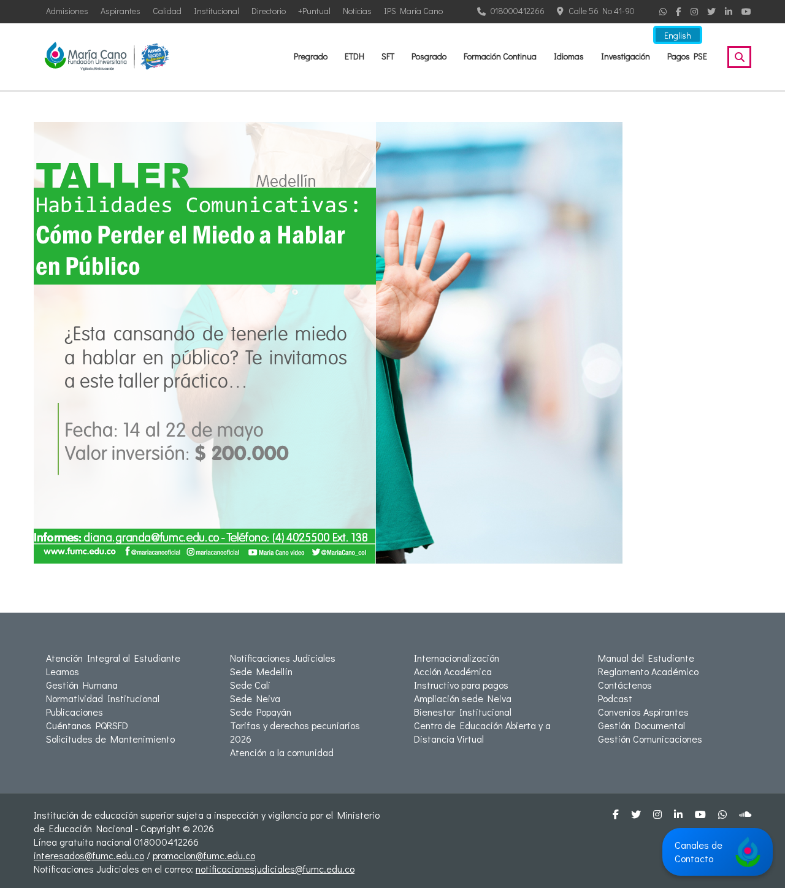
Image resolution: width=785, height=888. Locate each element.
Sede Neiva (255, 698)
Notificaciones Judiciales (282, 657)
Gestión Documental (641, 725)
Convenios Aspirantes (643, 711)
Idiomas (569, 56)
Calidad (167, 11)
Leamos (62, 671)
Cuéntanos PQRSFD (87, 725)
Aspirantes (120, 11)
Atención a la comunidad (282, 752)
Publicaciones (74, 711)
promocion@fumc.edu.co (204, 855)
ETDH (354, 56)
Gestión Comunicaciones (650, 738)
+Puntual (314, 11)
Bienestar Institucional (462, 711)
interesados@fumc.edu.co (89, 855)
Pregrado (310, 56)
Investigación (625, 56)
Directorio (268, 11)
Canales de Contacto (698, 851)
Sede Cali (250, 684)
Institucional (216, 11)
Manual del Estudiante (646, 657)
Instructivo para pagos (461, 684)
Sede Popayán (260, 711)
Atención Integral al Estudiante (113, 657)
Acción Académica (453, 671)
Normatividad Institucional (102, 698)
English (677, 35)
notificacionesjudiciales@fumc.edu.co (275, 868)
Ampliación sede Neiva (462, 698)
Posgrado (429, 56)
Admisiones (67, 11)
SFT (387, 56)
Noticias (357, 11)
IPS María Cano (413, 11)
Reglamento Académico (648, 671)
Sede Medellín (261, 671)
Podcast (615, 698)
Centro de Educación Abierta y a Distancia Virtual (482, 732)
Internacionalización (456, 657)
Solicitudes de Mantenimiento (110, 738)
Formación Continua (500, 56)
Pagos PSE (687, 56)
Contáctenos (625, 684)
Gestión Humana (82, 684)
